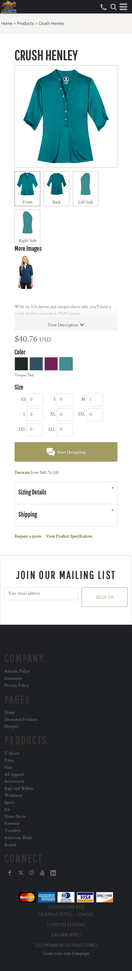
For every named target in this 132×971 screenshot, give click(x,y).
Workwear (13, 796)
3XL (22, 429)
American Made (18, 838)
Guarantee (13, 678)
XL (53, 414)
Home (7, 23)
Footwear (12, 824)
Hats (8, 768)
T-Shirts (12, 753)
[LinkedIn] (53, 873)
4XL (52, 429)
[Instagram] (31, 873)
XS (23, 399)
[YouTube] (42, 873)
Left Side (85, 202)
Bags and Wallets (19, 788)
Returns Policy (17, 671)
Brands (10, 845)
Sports (9, 803)
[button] (113, 6)
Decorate (22, 473)
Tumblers (12, 831)
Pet (7, 810)
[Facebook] (10, 873)
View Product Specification (69, 536)
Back (56, 202)
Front (27, 202)
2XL (81, 414)
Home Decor (15, 816)
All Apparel (14, 775)
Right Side (28, 241)
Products (25, 23)
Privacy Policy (16, 686)
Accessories (14, 781)
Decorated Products (21, 720)
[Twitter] (20, 873)
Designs (11, 726)
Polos (9, 760)
